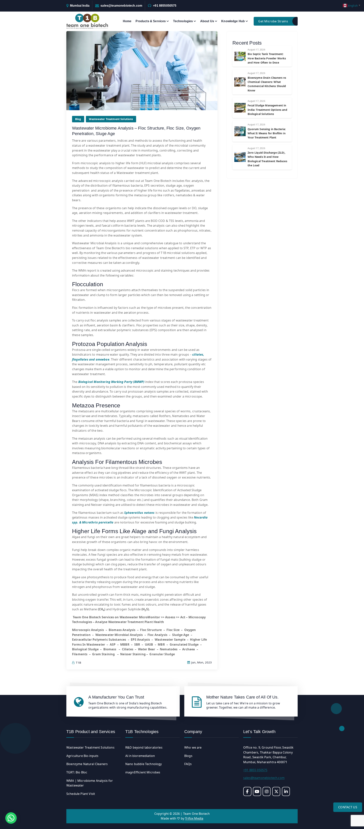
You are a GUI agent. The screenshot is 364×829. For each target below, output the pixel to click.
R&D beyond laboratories (143, 747)
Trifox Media (194, 818)
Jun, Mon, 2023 (201, 662)
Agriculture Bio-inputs (82, 756)
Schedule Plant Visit (80, 794)
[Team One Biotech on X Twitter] (276, 791)
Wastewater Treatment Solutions (111, 119)
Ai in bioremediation (140, 756)
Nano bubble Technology (143, 764)
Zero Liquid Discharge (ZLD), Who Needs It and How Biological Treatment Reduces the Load (267, 159)
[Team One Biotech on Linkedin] (286, 791)
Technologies (183, 21)
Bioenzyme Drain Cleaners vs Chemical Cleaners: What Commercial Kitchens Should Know (267, 84)
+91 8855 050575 (255, 770)
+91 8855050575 (164, 5)
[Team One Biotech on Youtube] (257, 791)
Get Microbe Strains (273, 21)
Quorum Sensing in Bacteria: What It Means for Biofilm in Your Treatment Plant (267, 133)
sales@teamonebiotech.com (121, 5)
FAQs (188, 764)
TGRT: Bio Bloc (76, 772)
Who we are (193, 747)
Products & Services (151, 21)
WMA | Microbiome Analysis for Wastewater (89, 783)
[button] (11, 818)
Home (127, 21)
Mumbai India (79, 5)
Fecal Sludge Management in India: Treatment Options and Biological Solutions (267, 110)
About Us (207, 21)
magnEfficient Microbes (142, 772)
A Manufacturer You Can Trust (116, 697)
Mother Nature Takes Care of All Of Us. (242, 697)
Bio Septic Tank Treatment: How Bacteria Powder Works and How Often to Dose (267, 58)
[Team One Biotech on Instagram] (267, 791)
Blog (78, 119)
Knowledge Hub (233, 21)
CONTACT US (347, 807)
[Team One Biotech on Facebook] (247, 791)
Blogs (188, 756)
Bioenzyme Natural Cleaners (87, 764)
